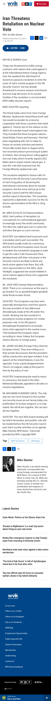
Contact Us (9, 661)
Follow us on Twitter (13, 611)
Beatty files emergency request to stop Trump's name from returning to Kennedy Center (25, 539)
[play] (4, 697)
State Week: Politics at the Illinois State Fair (24, 517)
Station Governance (13, 645)
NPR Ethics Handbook (14, 667)
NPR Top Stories (18, 441)
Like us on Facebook (13, 622)
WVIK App (9, 628)
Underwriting (10, 656)
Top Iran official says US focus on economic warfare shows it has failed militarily (23, 574)
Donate (42, 4)
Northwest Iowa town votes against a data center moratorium (25, 551)
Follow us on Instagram (14, 617)
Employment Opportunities (16, 633)
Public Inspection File (13, 639)
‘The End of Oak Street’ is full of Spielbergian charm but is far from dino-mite (24, 562)
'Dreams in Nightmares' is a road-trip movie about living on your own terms (23, 527)
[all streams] (47, 698)
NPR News (35, 441)
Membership (10, 650)
